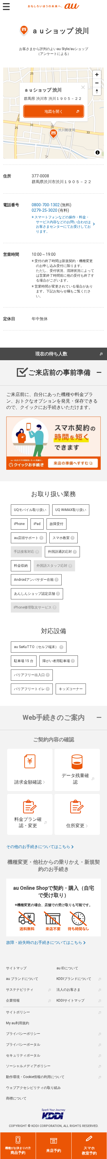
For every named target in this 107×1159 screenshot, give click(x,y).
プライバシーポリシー (23, 1034)
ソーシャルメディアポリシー (28, 1066)
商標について (16, 1098)
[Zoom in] (97, 74)
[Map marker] (54, 135)
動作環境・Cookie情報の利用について (35, 1077)
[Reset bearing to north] (97, 91)
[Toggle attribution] (97, 152)
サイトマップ (16, 968)
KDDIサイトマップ (70, 1000)
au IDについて (67, 968)
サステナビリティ (19, 990)
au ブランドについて (22, 979)
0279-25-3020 (44, 210)
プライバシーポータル (23, 1045)
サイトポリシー (18, 1012)
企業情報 (13, 1000)
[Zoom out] (97, 83)
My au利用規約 (17, 1023)
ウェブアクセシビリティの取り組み (33, 1088)
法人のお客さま (68, 990)
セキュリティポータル (23, 1055)
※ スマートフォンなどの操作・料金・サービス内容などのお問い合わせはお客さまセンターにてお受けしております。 (63, 224)
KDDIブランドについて (73, 979)
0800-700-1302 (46, 205)
